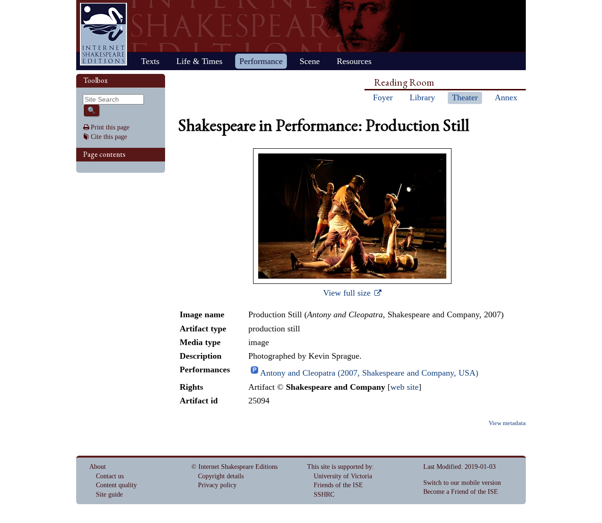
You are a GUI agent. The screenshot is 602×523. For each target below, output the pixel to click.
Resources (354, 61)
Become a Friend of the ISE (460, 491)
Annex (506, 97)
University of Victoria (343, 476)
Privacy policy (217, 485)
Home (103, 34)
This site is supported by (339, 466)
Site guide (109, 494)
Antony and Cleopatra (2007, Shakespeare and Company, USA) (369, 373)
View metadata (507, 423)
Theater (465, 97)
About (97, 466)
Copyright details (221, 476)
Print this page (110, 127)
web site (404, 387)
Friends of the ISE (338, 485)
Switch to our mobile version (462, 482)
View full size (348, 293)
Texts (150, 61)
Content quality (116, 485)
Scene (310, 61)
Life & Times (199, 61)
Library (422, 97)
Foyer (383, 97)
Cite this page (109, 136)
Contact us (110, 476)
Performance (261, 61)
